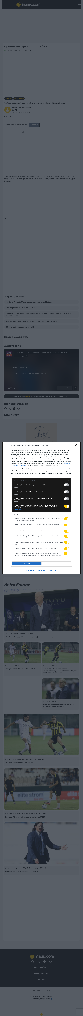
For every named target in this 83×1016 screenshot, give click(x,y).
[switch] (66, 484)
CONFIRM (27, 563)
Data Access (41, 570)
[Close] (76, 446)
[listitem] (41, 480)
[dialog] (41, 508)
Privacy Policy (53, 570)
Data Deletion (30, 570)
